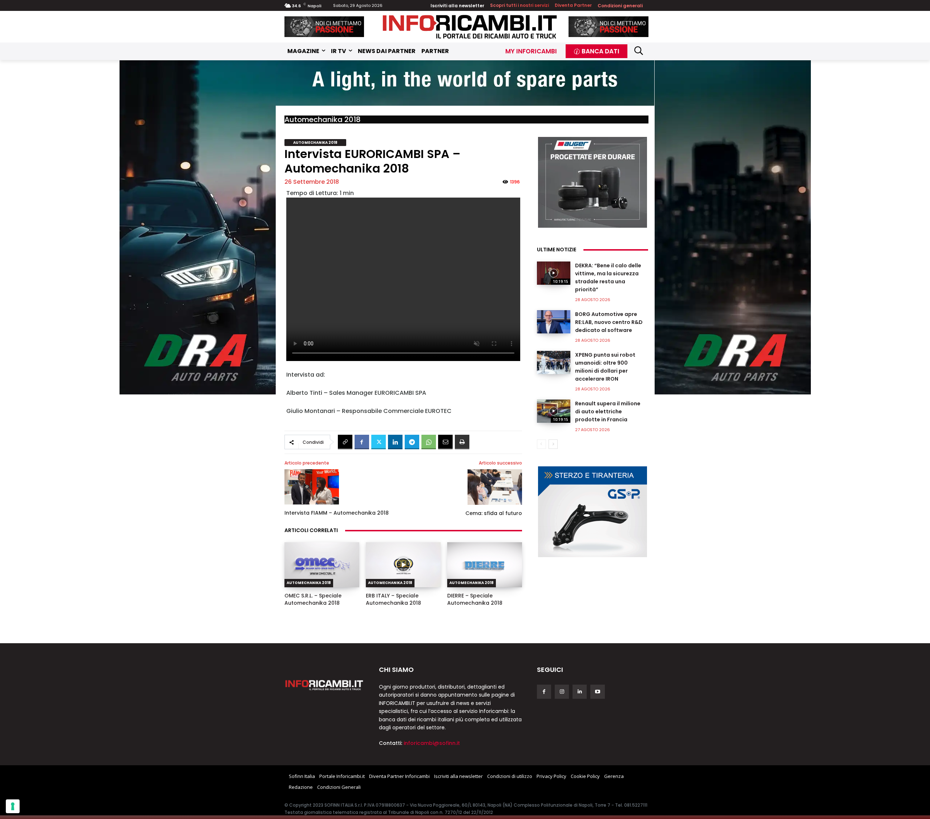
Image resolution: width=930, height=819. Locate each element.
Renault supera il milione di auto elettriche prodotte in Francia (607, 411)
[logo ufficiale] (324, 684)
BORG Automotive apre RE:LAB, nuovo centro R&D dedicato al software (609, 322)
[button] (638, 50)
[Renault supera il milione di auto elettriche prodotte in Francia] (553, 411)
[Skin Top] (465, 83)
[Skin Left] (198, 227)
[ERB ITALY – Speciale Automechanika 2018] (403, 564)
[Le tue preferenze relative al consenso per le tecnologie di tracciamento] (13, 806)
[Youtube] (597, 692)
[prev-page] (541, 444)
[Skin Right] (733, 227)
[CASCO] (324, 26)
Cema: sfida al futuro (493, 513)
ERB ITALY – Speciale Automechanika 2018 (393, 599)
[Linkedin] (395, 442)
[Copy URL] (345, 442)
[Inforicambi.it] (470, 27)
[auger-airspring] (592, 182)
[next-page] (553, 444)
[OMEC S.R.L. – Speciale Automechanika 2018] (321, 564)
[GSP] (592, 511)
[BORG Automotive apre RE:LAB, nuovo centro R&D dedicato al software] (553, 321)
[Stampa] (462, 442)
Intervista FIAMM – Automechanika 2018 (336, 512)
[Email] (445, 442)
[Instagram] (562, 692)
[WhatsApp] (428, 442)
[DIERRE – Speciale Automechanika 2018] (484, 564)
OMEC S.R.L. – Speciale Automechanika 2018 (312, 599)
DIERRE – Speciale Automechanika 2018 (474, 599)
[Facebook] (362, 442)
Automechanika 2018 (322, 119)
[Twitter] (378, 442)
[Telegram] (412, 442)
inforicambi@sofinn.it (432, 743)
